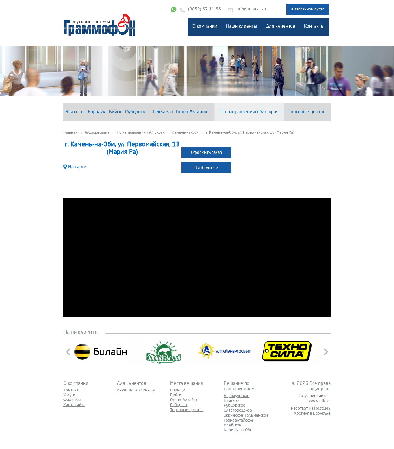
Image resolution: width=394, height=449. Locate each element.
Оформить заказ (206, 153)
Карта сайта (74, 405)
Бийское (231, 401)
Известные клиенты (136, 390)
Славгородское (238, 411)
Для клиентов (280, 26)
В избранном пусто (307, 9)
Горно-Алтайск (183, 400)
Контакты (314, 26)
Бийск (115, 112)
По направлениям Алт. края (249, 112)
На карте (77, 167)
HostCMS (322, 408)
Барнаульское (236, 396)
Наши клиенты (241, 26)
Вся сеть (74, 112)
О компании (204, 26)
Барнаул (96, 112)
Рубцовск (135, 112)
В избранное (206, 168)
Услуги (69, 395)
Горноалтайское (238, 420)
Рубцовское (234, 406)
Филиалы (72, 400)
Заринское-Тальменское (246, 415)
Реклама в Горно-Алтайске (181, 112)
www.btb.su (320, 401)
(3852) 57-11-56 (204, 9)
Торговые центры (307, 112)
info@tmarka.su (251, 9)
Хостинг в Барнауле (312, 413)
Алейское (232, 425)
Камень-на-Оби (238, 430)
